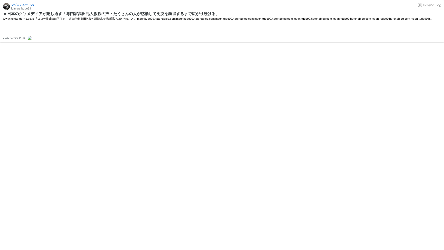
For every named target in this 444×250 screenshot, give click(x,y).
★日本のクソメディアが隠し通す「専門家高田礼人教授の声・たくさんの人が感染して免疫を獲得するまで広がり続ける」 (111, 13)
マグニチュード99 (22, 4)
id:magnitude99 (21, 8)
